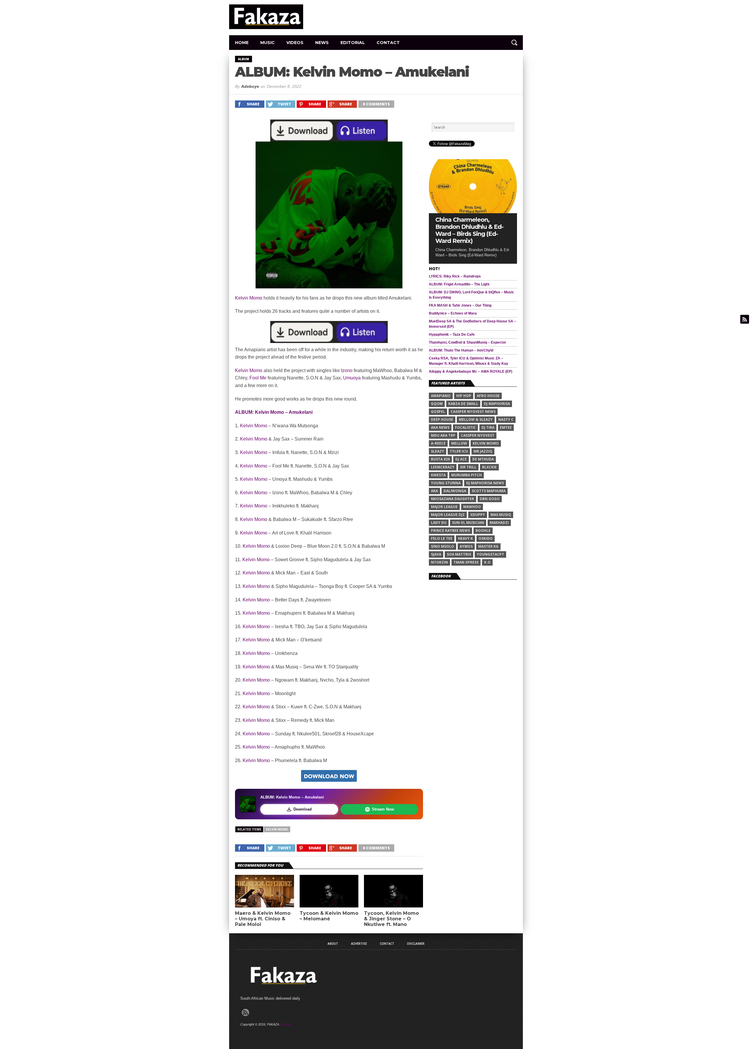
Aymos (466, 546)
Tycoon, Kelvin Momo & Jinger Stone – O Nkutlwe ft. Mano (391, 918)
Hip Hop (463, 395)
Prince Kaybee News (450, 530)
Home (242, 42)
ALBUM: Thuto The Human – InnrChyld (461, 350)
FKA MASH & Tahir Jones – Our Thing (460, 305)
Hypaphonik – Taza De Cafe (452, 334)
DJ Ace (461, 459)
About (333, 943)
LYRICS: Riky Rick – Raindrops (455, 276)
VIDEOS (294, 42)
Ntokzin (439, 562)
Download (302, 809)
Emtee (506, 427)
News (322, 42)
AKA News (440, 427)
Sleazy (437, 451)
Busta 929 (440, 459)
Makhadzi (499, 522)
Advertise (359, 943)
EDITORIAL (352, 42)
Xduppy (477, 514)
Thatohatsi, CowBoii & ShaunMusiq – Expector (467, 342)
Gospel (438, 411)
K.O (487, 562)
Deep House (442, 419)
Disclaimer (415, 943)
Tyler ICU (459, 451)
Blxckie (489, 467)
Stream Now (383, 809)
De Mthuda (483, 459)
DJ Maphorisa (497, 403)
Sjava (436, 554)
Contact (388, 42)
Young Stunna (446, 482)
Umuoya (352, 377)
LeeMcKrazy (442, 467)
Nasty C (505, 419)
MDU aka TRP (443, 435)
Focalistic (465, 427)
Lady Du (438, 522)
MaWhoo (472, 506)
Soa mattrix (459, 554)
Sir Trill (468, 467)
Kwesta (438, 475)
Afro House (488, 395)
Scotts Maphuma (489, 490)
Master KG (488, 546)
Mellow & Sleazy (476, 419)
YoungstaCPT (490, 554)
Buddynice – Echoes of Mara (453, 313)
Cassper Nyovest (477, 435)
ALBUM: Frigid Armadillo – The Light (459, 284)
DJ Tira (487, 427)
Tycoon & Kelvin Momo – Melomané (329, 916)
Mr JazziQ (483, 451)
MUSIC (267, 42)
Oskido (486, 538)
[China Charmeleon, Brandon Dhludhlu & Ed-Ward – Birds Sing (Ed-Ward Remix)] (473, 211)
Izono (346, 370)
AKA (434, 490)
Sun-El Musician (468, 522)
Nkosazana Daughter (452, 498)
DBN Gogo (490, 498)
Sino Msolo (442, 546)
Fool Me (257, 377)
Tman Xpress (466, 562)
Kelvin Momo (248, 297)
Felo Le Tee (441, 538)
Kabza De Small (463, 403)
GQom (437, 403)
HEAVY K (465, 538)
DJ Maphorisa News (485, 482)
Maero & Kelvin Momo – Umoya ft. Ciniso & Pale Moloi (263, 918)
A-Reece (438, 443)
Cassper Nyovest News (473, 411)
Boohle (483, 530)
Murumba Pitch (466, 475)
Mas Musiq (501, 514)
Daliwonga (455, 490)
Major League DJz (448, 514)
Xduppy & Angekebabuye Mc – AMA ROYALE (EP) (470, 371)
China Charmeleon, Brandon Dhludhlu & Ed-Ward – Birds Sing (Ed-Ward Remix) (469, 230)
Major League (444, 506)
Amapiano (441, 395)
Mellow (459, 443)
